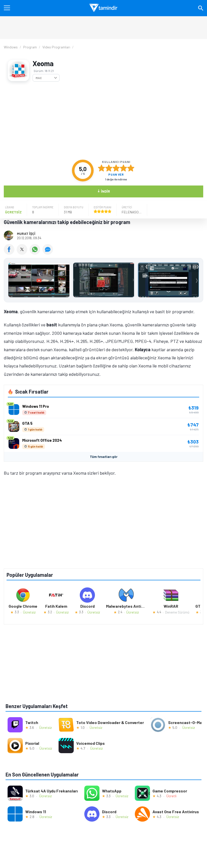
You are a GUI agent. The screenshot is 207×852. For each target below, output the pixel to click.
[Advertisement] (103, 120)
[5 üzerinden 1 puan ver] (101, 168)
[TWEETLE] (23, 253)
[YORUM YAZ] (48, 253)
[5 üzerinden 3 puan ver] (116, 168)
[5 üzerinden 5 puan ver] (130, 168)
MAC (39, 78)
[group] (103, 281)
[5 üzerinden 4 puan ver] (123, 168)
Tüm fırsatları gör (103, 457)
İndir (103, 191)
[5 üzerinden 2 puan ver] (108, 168)
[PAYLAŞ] (10, 253)
